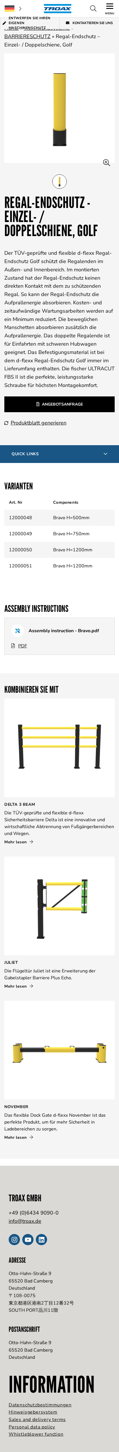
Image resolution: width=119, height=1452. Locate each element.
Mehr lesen (16, 842)
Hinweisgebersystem (33, 1412)
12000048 (20, 518)
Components (66, 502)
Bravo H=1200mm (72, 550)
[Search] (93, 8)
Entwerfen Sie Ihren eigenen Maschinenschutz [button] (30, 23)
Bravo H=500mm (71, 518)
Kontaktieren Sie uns (92, 23)
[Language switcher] (13, 8)
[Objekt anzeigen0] (59, 181)
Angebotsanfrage (62, 404)
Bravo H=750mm (71, 534)
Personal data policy (32, 1427)
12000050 (20, 550)
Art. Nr (15, 502)
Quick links (25, 454)
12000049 (20, 534)
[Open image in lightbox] (106, 162)
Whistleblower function (36, 1434)
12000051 (20, 566)
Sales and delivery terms (37, 1419)
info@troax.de (25, 1221)
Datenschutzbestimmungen (40, 1405)
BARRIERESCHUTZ (27, 36)
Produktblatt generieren (38, 422)
